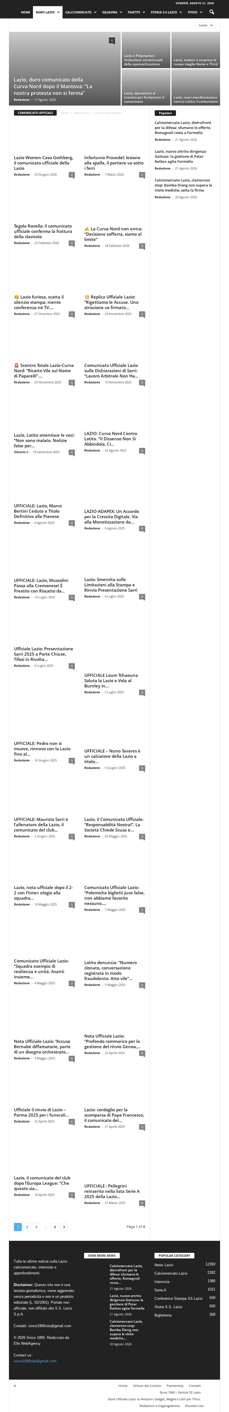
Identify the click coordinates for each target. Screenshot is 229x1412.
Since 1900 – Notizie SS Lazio (180, 1328)
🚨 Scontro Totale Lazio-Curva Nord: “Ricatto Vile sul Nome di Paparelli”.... (44, 367)
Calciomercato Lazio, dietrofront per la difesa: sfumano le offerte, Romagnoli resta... (126, 1210)
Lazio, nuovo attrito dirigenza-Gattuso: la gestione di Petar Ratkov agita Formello (181, 156)
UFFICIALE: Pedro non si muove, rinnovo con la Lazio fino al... (42, 708)
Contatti (195, 1322)
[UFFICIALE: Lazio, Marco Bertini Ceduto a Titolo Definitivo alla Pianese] (44, 477)
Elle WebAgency (27, 1279)
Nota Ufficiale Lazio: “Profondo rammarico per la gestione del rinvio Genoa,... (112, 991)
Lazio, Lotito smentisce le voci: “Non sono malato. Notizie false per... (44, 435)
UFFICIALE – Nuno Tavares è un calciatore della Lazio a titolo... (112, 708)
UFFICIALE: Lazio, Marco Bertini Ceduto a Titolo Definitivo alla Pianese (38, 503)
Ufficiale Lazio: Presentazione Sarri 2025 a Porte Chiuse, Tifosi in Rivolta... (43, 640)
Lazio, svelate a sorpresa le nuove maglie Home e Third (196, 62)
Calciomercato (78, 12)
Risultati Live (194, 1342)
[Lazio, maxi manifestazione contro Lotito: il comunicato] (195, 87)
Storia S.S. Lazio (168, 1243)
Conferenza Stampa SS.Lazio (124, 25)
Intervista (162, 1218)
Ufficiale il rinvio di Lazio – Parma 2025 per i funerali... (41, 1056)
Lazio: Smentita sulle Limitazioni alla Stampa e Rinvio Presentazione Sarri (110, 571)
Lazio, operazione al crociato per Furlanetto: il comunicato (144, 97)
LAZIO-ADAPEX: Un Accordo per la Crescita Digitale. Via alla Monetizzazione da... (111, 503)
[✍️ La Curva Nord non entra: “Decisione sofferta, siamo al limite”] (114, 204)
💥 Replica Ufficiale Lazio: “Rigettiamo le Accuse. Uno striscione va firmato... (111, 299)
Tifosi (192, 12)
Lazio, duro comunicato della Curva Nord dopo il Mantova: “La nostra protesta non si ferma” (53, 86)
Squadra (109, 12)
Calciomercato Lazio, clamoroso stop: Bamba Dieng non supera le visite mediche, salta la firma (183, 185)
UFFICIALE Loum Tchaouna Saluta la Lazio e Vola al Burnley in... (111, 640)
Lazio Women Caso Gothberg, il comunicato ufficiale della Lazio (43, 163)
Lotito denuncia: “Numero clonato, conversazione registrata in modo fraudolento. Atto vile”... (110, 920)
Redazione (22, 99)
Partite (134, 12)
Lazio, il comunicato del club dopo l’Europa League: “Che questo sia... (42, 1127)
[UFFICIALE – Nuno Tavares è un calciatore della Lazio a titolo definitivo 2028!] (114, 681)
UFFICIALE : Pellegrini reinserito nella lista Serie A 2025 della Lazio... (112, 1127)
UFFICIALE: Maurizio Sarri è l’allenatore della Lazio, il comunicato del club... (41, 776)
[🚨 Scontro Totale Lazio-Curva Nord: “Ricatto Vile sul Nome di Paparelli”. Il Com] (44, 341)
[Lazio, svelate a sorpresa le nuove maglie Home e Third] (195, 50)
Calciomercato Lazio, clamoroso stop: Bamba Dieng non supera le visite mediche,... (126, 1266)
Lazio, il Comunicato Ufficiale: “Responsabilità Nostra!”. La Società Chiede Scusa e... (114, 776)
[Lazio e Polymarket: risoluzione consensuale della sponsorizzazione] (146, 50)
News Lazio (45, 12)
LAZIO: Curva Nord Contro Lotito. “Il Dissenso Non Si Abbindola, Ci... (110, 435)
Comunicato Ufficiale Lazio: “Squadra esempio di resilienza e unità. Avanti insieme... (41, 920)
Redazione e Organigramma (160, 1342)
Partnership (175, 1322)
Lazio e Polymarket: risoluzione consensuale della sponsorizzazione (143, 59)
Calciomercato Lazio (33, 25)
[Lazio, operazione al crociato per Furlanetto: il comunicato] (146, 87)
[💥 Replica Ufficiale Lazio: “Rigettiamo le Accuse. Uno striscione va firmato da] (114, 273)
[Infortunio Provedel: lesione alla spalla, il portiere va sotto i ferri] (114, 136)
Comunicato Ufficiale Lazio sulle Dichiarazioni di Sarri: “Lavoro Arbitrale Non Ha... (111, 367)
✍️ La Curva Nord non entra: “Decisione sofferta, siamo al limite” (113, 231)
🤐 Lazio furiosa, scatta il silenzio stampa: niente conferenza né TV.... (39, 299)
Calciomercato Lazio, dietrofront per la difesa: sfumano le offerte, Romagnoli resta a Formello (183, 127)
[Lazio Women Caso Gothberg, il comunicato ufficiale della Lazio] (44, 136)
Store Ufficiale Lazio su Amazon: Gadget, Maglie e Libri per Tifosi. (154, 1335)
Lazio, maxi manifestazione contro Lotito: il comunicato (196, 99)
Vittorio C (21, 447)
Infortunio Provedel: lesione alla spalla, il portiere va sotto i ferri (114, 163)
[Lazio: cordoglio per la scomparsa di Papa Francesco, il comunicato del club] (114, 1033)
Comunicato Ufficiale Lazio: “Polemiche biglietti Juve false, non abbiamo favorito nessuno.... (114, 846)
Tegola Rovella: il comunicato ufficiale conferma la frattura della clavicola (43, 231)
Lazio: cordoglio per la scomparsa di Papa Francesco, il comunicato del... (114, 1059)
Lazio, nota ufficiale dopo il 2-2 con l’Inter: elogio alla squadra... (43, 844)
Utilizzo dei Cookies (147, 1322)
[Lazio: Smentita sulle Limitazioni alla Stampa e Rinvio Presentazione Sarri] (114, 545)
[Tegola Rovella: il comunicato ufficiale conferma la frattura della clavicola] (44, 204)
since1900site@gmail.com (49, 1262)
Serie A (160, 1226)
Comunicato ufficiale (75, 25)
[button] (212, 12)
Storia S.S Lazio (164, 12)
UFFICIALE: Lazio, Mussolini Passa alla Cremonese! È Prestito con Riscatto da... (41, 571)
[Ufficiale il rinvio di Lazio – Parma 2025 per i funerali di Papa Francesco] (44, 1033)
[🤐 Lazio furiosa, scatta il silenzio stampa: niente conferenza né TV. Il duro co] (44, 273)
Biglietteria (162, 1251)
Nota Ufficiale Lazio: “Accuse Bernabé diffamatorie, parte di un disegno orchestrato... (42, 991)
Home (25, 12)
